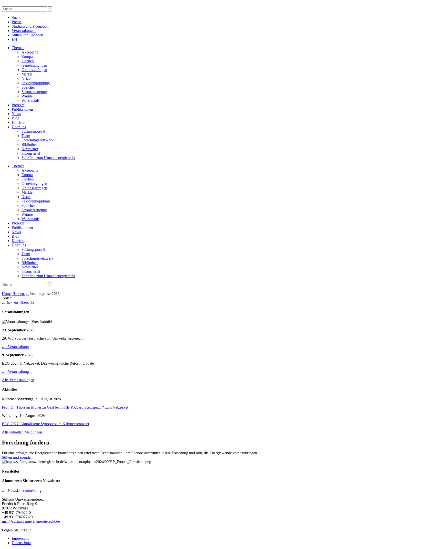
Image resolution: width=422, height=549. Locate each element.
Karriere (18, 122)
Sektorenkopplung (35, 83)
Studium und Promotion (30, 26)
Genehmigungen (34, 65)
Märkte (26, 74)
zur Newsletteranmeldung (22, 490)
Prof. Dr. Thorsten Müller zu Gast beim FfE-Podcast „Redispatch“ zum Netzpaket (65, 407)
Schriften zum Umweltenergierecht (48, 158)
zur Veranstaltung (15, 347)
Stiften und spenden (17, 457)
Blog (15, 118)
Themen (18, 48)
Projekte (18, 105)
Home (6, 294)
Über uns (19, 127)
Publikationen (22, 109)
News (16, 114)
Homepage (20, 294)
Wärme (27, 96)
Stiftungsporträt (33, 131)
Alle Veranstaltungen (18, 380)
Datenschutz (21, 543)
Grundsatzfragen (34, 70)
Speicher (28, 87)
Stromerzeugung (34, 92)
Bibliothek (29, 144)
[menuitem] (14, 39)
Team (25, 136)
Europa (27, 56)
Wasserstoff (30, 100)
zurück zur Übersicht (18, 302)
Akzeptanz (29, 52)
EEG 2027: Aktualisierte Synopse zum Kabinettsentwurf (45, 424)
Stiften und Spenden (27, 35)
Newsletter (29, 149)
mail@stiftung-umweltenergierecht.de (31, 521)
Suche (16, 17)
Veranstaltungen (24, 31)
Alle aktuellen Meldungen (22, 432)
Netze (26, 78)
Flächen (27, 61)
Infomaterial (30, 153)
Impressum (20, 538)
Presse (16, 22)
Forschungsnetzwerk (37, 140)
